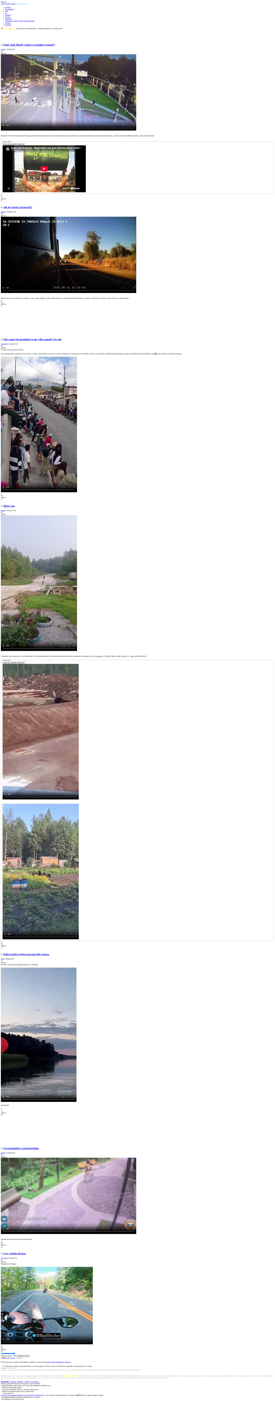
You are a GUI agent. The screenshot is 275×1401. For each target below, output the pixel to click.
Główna (8, 7)
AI (6, 13)
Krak (2, 959)
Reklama (20, 1382)
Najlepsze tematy (29, 21)
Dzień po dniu (18, 21)
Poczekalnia (9, 9)
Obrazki (8, 15)
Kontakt (13, 1382)
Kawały (8, 17)
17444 (12, 1358)
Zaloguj (13, 4)
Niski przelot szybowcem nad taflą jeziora (26, 954)
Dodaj (3, 4)
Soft (6, 11)
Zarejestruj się (21, 4)
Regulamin (5, 1382)
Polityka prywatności (32, 1382)
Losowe (8, 23)
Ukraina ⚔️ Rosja (9, 28)
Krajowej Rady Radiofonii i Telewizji (58, 1362)
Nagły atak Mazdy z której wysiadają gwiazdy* (29, 44)
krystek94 (4, 344)
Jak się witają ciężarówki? (17, 207)
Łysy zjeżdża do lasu (14, 1253)
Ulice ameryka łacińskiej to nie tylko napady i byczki (32, 339)
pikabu (3, 49)
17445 (8, 1358)
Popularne (8, 19)
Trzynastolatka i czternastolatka (21, 1148)
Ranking (8, 25)
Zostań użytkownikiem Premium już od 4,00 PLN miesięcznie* (22, 1395)
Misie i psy (9, 506)
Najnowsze (9, 21)
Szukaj (7, 4)
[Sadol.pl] (3, 2)
